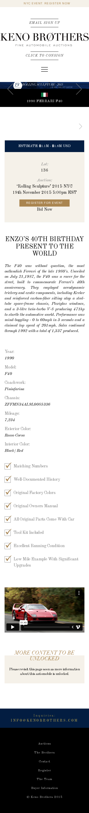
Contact (44, 761)
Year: (9, 352)
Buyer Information (44, 788)
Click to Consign (45, 55)
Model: (10, 367)
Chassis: (12, 398)
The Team (44, 779)
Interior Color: (17, 444)
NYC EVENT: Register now (46, 3)
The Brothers (44, 752)
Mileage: (12, 414)
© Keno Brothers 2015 (45, 797)
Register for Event (44, 203)
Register (44, 770)
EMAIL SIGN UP (44, 23)
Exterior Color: (18, 429)
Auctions (44, 743)
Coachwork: (15, 383)
